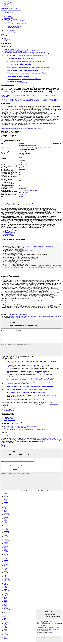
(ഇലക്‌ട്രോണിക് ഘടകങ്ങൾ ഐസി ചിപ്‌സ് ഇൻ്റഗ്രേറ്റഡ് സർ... (29, 372)
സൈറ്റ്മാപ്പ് (56, 438)
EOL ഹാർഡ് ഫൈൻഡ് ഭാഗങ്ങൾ (16, 23)
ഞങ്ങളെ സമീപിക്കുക (10, 31)
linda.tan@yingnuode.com (10, 410)
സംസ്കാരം (10, 22)
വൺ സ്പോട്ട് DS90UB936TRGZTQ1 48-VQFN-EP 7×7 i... (26, 399)
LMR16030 (22, 194)
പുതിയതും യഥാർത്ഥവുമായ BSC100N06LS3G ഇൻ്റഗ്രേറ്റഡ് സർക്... (30, 379)
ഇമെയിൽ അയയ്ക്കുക (7, 444)
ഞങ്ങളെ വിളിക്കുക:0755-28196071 (10, 8)
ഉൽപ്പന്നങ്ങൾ (8, 16)
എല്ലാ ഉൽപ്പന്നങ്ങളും (38, 441)
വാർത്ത (6, 29)
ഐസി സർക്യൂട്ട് (15, 441)
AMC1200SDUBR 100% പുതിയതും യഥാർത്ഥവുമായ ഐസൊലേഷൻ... (31, 386)
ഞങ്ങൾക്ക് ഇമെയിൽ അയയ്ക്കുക (10, 128)
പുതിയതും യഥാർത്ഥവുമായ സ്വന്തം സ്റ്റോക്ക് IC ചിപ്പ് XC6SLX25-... (29, 366)
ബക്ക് (20, 167)
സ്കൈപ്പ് (3, 445)
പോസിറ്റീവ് (22, 166)
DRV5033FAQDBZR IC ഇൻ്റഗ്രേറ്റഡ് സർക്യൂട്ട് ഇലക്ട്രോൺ (21, 50)
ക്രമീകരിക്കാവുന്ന (24, 169)
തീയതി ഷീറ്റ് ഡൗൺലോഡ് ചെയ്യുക (31, 128)
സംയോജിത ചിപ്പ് (26, 441)
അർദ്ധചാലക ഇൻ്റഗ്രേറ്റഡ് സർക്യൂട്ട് (12, 439)
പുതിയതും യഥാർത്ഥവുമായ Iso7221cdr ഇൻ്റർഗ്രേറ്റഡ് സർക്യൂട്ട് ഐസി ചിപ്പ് (26, 52)
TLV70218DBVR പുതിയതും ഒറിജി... (19, 64)
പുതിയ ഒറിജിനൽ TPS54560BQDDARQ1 (18, 314)
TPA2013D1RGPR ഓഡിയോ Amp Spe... (20, 58)
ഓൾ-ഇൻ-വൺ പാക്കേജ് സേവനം (16, 20)
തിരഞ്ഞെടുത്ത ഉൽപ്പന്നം (45, 438)
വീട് (5, 15)
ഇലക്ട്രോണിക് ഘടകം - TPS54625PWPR (15, 51)
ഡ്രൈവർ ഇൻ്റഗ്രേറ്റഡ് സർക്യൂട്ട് (42, 439)
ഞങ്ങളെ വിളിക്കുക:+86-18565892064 (11, 10)
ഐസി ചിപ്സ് (27, 439)
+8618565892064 (5, 446)
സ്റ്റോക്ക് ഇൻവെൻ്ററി (13, 27)
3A (19, 182)
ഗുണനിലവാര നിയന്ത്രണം (14, 26)
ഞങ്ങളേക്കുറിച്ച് (8, 18)
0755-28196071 (7, 409)
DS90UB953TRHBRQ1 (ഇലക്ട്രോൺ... (20, 82)
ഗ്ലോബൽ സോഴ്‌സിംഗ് (14, 25)
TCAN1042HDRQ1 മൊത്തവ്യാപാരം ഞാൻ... (22, 70)
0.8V (20, 177)
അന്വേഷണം (54, 404)
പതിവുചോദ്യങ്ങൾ (9, 30)
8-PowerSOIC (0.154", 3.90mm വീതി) (28, 190)
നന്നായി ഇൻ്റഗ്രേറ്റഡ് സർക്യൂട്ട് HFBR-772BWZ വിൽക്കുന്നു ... (29, 392)
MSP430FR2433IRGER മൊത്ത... (18, 76)
